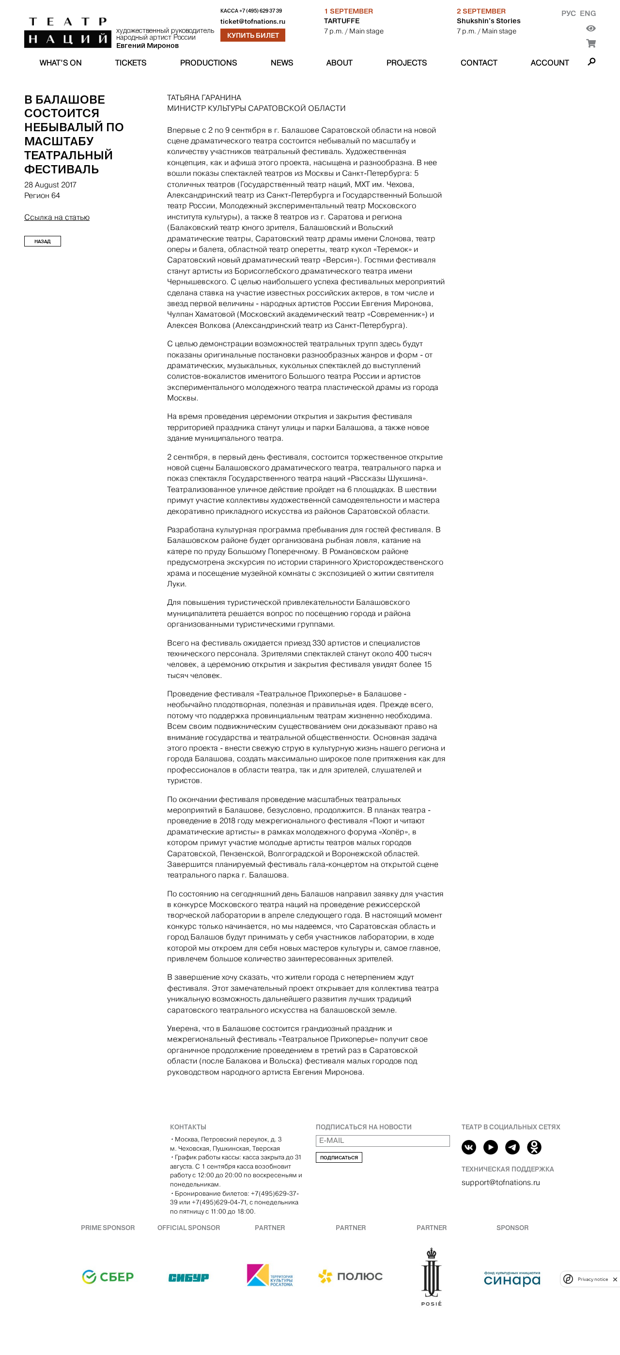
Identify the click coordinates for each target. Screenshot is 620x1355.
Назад (42, 241)
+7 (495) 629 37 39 (260, 11)
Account (550, 62)
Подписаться (339, 1158)
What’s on (61, 62)
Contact (479, 62)
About (339, 62)
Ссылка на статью (57, 217)
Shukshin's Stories (489, 20)
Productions (208, 62)
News (282, 62)
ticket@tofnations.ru (252, 21)
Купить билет (253, 35)
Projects (407, 62)
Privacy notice (593, 1279)
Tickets (130, 62)
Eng (588, 13)
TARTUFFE (341, 20)
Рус (568, 13)
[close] (615, 1279)
